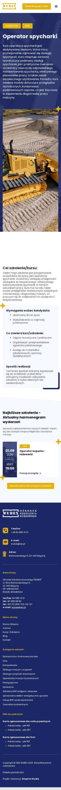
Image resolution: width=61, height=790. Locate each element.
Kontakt (7, 640)
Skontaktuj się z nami (36, 6)
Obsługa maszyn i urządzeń (17, 669)
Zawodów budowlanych (15, 704)
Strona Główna (10, 624)
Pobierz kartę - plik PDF (19, 725)
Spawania (8, 687)
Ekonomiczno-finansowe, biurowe (20, 656)
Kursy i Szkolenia (11, 632)
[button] (56, 6)
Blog (5, 636)
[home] (9, 6)
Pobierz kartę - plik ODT (19, 730)
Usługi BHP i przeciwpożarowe (18, 700)
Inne (5, 661)
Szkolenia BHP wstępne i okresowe (20, 691)
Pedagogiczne (10, 682)
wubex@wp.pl (19, 607)
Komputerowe (10, 665)
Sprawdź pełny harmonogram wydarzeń (30, 485)
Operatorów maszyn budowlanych (21, 678)
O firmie (7, 628)
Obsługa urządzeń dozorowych (19, 674)
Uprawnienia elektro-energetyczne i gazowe (25, 695)
